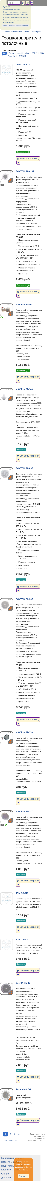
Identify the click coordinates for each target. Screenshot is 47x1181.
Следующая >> (10, 1140)
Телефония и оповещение (12, 32)
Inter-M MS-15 (23, 983)
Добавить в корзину (29, 158)
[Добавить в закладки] (18, 163)
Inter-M (20, 53)
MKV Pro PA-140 (24, 389)
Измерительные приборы (11, 9)
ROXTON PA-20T (24, 599)
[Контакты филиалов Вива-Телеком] (23, 3)
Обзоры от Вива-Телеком (22, 25)
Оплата (5, 1174)
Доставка (6, 1177)
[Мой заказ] (27, 3)
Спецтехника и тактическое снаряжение (16, 20)
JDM (27, 53)
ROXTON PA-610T (25, 171)
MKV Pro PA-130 (24, 732)
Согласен (23, 1176)
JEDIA (34, 53)
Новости (5, 1162)
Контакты (6, 1158)
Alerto (11, 53)
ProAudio (11, 56)
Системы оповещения (32, 32)
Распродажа (11, 25)
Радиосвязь (7, 7)
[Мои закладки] (31, 3)
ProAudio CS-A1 (24, 1089)
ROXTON (22, 56)
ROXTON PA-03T (24, 468)
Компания (6, 1169)
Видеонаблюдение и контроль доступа (15, 17)
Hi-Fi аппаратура (8, 22)
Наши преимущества (12, 1166)
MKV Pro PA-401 (24, 304)
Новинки (5, 25)
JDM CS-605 (22, 939)
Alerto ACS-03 (23, 64)
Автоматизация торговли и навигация (15, 14)
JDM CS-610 (22, 893)
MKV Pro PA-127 (24, 811)
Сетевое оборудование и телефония (15, 12)
